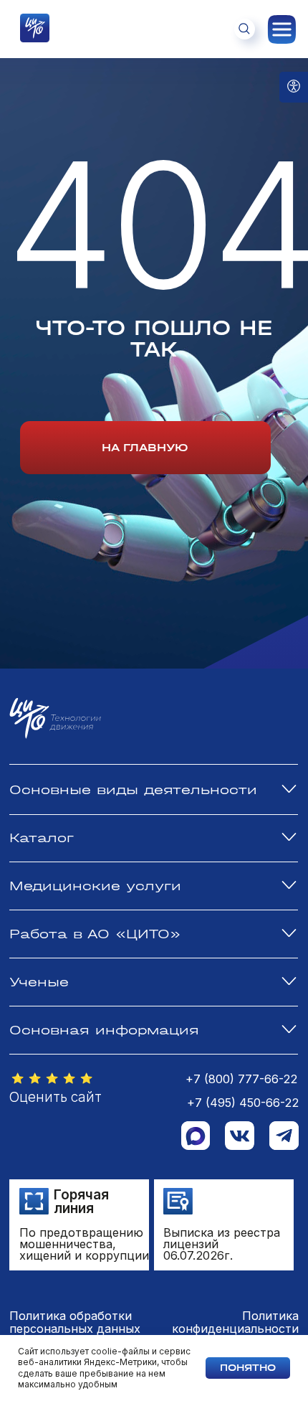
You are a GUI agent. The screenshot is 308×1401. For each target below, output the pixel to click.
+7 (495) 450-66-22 (243, 1102)
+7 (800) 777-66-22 (241, 1079)
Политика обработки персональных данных (74, 1322)
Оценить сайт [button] (55, 1097)
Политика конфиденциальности (235, 1322)
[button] (52, 1079)
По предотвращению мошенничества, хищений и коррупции (84, 1244)
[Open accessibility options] (293, 87)
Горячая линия (81, 1202)
